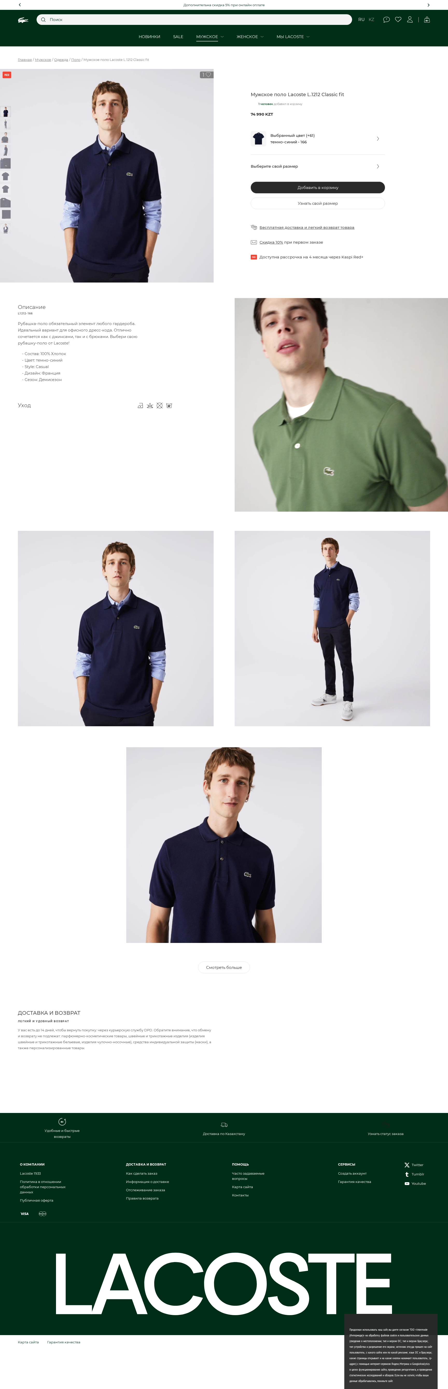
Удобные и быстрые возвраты (62, 1134)
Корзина (427, 19)
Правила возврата (142, 1198)
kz (371, 19)
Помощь (387, 19)
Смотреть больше (224, 967)
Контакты (240, 1195)
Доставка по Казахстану (224, 1134)
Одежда (61, 60)
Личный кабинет (410, 19)
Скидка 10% (271, 242)
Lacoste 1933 (30, 1173)
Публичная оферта (36, 1200)
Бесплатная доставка (281, 227)
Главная (25, 60)
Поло (75, 60)
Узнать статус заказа (386, 1134)
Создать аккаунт (352, 1173)
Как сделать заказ (141, 1173)
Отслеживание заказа (145, 1190)
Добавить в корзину (318, 187)
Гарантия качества (354, 1182)
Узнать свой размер (318, 203)
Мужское (43, 60)
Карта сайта (242, 1187)
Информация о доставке (147, 1182)
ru (361, 19)
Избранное (398, 19)
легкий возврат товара (331, 227)
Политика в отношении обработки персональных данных (43, 1187)
